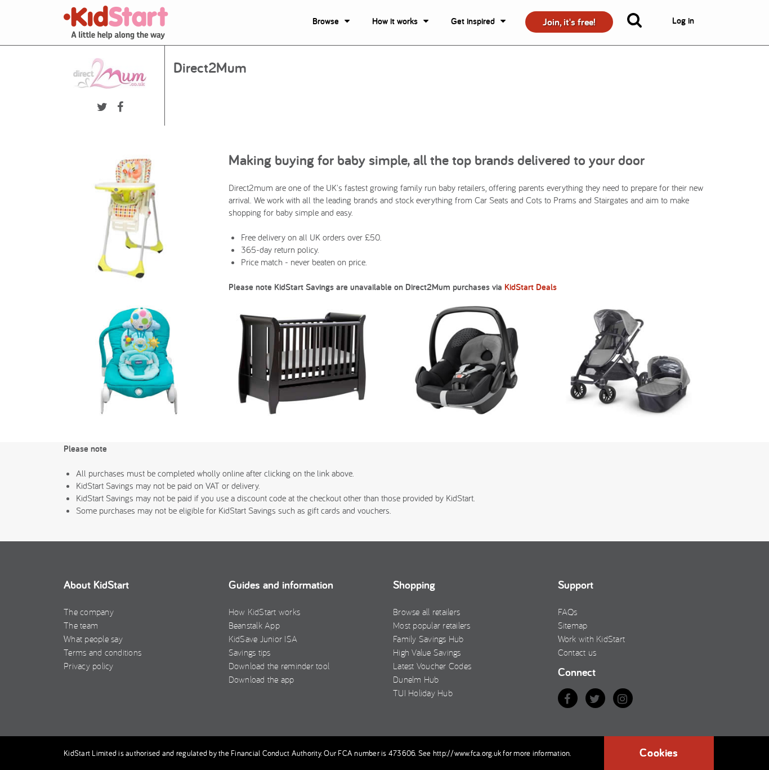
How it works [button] (395, 21)
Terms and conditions (102, 652)
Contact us (577, 652)
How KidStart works (265, 611)
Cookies (659, 752)
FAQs (568, 611)
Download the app (261, 679)
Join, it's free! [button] (569, 21)
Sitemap (573, 625)
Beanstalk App (254, 625)
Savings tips (250, 652)
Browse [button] (325, 21)
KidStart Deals (530, 287)
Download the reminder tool (279, 665)
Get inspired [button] (473, 21)
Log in (683, 20)
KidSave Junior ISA (263, 638)
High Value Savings (427, 652)
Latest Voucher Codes (432, 665)
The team (81, 625)
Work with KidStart (591, 638)
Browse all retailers (426, 611)
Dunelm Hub (416, 679)
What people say (93, 638)
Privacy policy (89, 665)
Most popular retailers (432, 625)
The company (89, 611)
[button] (641, 22)
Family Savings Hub (428, 638)
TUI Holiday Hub (423, 692)
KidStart (123, 22)
